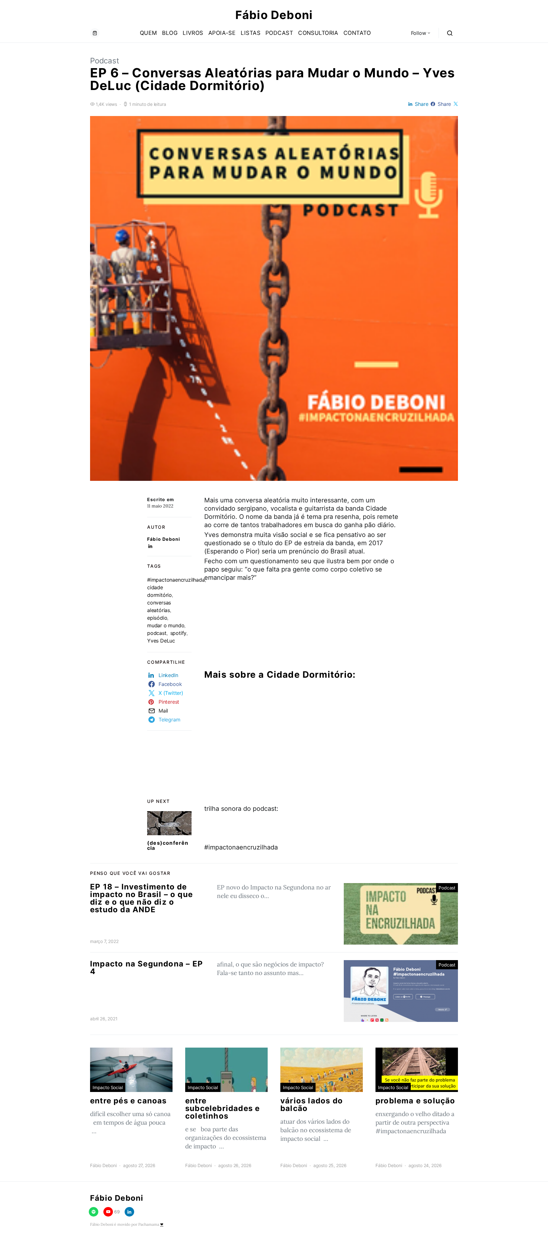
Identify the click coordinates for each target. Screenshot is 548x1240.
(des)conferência (168, 845)
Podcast (279, 32)
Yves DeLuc (161, 640)
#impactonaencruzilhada (176, 580)
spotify (178, 633)
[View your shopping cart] (95, 33)
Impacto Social (108, 1087)
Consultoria (318, 32)
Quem (148, 32)
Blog (170, 32)
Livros (193, 32)
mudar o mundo (165, 625)
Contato (357, 32)
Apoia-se (222, 32)
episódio (157, 618)
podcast (156, 633)
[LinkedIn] (129, 1212)
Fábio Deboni (274, 15)
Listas (250, 32)
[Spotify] (93, 1212)
